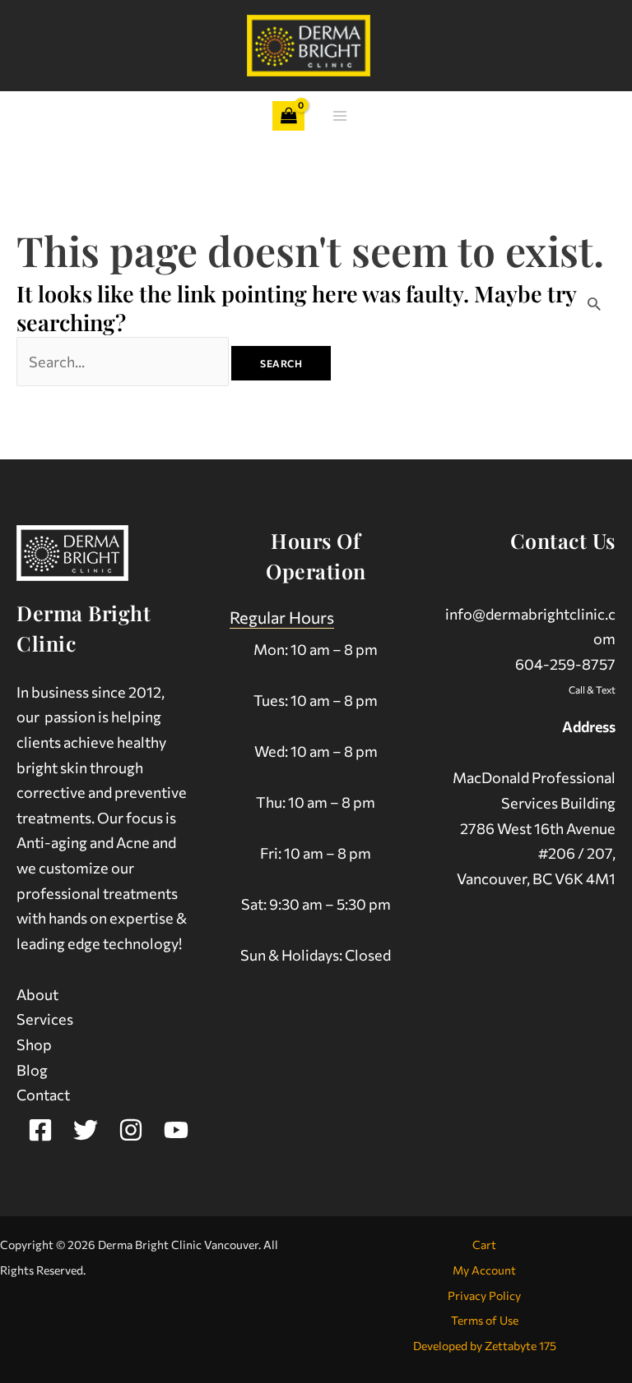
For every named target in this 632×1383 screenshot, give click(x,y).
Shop (34, 1044)
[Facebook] (40, 1130)
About (37, 994)
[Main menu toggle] (340, 116)
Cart (484, 1245)
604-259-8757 (565, 664)
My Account (484, 1270)
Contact (43, 1095)
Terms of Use (484, 1320)
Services (44, 1019)
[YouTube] (176, 1130)
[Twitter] (85, 1130)
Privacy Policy (484, 1295)
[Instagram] (130, 1130)
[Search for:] (123, 362)
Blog (32, 1070)
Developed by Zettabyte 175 (484, 1346)
